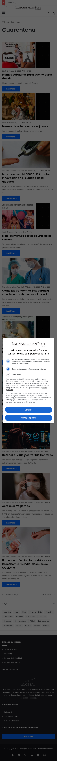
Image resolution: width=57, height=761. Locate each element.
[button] (28, 375)
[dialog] (28, 380)
